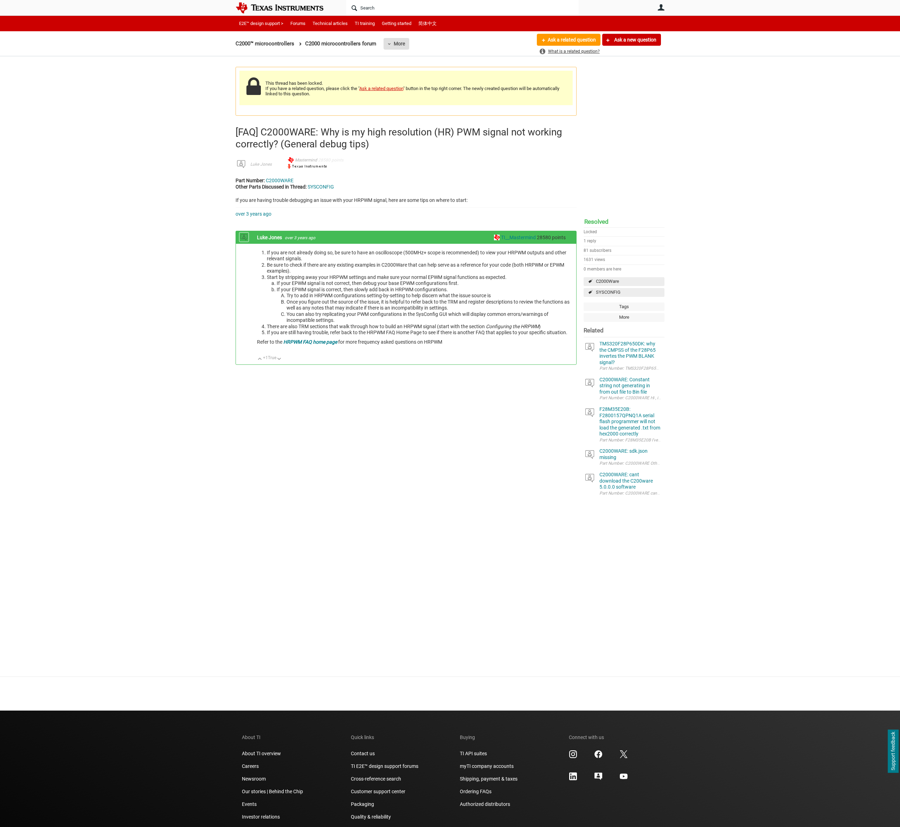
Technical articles (330, 23)
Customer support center (378, 791)
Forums (298, 23)
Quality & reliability (371, 817)
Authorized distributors (485, 804)
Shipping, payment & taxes (489, 779)
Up (260, 359)
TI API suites (473, 753)
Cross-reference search (376, 779)
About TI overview (261, 753)
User (660, 7)
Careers (250, 766)
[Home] (285, 7)
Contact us (363, 753)
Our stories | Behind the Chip (272, 791)
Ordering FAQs (475, 791)
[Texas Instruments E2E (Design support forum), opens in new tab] (598, 779)
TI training (365, 23)
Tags (624, 306)
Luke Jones (261, 164)
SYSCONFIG (608, 292)
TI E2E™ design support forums (384, 766)
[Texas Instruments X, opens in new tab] (623, 756)
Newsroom (254, 779)
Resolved (596, 221)
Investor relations (261, 817)
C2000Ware (607, 281)
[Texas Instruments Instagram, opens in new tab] (573, 756)
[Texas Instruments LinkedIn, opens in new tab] (573, 779)
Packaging (362, 804)
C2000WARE (280, 180)
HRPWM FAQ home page (310, 342)
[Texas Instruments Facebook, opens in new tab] (598, 756)
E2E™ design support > (261, 23)
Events (249, 804)
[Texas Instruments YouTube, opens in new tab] (623, 779)
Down (279, 359)
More (399, 43)
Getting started (396, 23)
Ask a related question (572, 40)
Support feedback (893, 751)
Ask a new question (634, 40)
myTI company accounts (487, 766)
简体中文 (427, 23)
